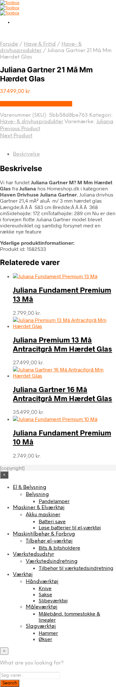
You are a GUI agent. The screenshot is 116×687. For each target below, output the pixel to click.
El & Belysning (29, 487)
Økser (45, 639)
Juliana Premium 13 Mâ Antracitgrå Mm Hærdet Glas (62, 344)
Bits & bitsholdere (59, 548)
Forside (9, 44)
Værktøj (23, 574)
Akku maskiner (43, 515)
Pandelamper (54, 501)
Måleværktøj (41, 607)
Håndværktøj (42, 581)
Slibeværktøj (53, 600)
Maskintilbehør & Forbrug (44, 534)
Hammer (48, 633)
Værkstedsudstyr (33, 554)
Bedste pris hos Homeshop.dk (36, 103)
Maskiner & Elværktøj (38, 507)
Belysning (37, 494)
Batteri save (52, 521)
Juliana (104, 121)
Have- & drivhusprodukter (31, 121)
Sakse (45, 594)
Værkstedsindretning (52, 561)
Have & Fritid (40, 44)
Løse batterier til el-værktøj (70, 527)
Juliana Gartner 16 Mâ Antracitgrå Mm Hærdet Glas (62, 394)
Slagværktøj (41, 626)
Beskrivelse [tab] (26, 154)
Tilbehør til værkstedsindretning (76, 568)
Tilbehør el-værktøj (49, 541)
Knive (45, 588)
